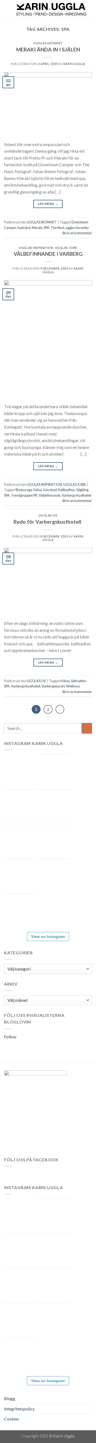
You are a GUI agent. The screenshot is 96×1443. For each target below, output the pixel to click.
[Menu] (7, 9)
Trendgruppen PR (24, 495)
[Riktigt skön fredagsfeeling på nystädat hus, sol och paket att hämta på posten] (55, 805)
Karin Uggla (74, 63)
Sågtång (82, 490)
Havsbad (50, 490)
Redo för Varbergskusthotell (48, 522)
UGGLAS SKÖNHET (48, 43)
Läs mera (48, 204)
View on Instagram (48, 936)
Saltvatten (78, 681)
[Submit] (87, 728)
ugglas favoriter (77, 228)
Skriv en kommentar (77, 233)
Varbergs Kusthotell (76, 495)
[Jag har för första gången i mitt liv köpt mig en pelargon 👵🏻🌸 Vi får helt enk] (20, 770)
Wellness (73, 686)
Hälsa (37, 490)
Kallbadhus (66, 490)
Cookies (11, 1418)
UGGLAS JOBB (66, 247)
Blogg (9, 1398)
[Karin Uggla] (51, 9)
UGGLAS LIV (48, 515)
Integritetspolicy (19, 1408)
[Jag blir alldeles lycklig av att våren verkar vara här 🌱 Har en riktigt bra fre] (55, 875)
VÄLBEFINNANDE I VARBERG (48, 254)
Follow (10, 1036)
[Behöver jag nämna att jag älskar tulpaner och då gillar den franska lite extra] (55, 840)
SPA (46, 228)
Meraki (37, 228)
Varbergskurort (53, 686)
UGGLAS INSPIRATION (36, 247)
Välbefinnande (50, 495)
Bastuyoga (24, 490)
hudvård (23, 228)
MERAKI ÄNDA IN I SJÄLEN (48, 49)
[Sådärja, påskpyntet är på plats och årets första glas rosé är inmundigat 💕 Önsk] (20, 805)
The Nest (57, 228)
